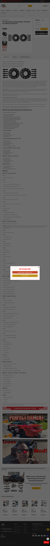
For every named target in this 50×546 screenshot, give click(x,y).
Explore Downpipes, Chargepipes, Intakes (25, 272)
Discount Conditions (25, 275)
